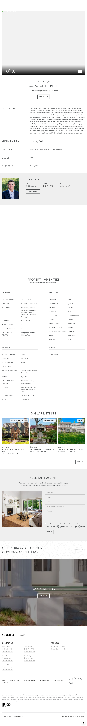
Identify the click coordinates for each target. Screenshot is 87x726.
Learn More (79, 550)
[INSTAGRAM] (75, 678)
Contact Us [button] (44, 595)
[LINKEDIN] (80, 678)
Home (3, 680)
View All (80, 461)
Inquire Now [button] (43, 96)
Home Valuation (44, 680)
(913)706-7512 (6, 658)
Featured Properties (29, 680)
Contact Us (5, 682)
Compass (35, 694)
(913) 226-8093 (7, 649)
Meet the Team (14, 680)
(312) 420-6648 (29, 658)
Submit (49, 532)
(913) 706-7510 (48, 186)
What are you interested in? (55, 506)
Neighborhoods (58, 680)
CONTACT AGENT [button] (33, 191)
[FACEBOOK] (71, 678)
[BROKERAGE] (71, 683)
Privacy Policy (78, 527)
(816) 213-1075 (7, 667)
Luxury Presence (17, 716)
